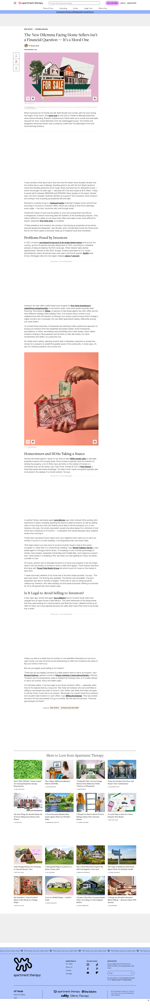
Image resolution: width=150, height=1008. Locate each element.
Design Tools (88, 8)
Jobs (15, 998)
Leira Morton (59, 520)
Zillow (47, 311)
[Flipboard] (97, 973)
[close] (148, 1000)
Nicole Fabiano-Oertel (82, 548)
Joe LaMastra (60, 598)
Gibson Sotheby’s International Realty (72, 675)
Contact (68, 970)
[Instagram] (88, 964)
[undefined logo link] (30, 3)
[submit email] (131, 973)
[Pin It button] (33, 98)
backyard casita (57, 203)
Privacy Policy (127, 979)
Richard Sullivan (31, 675)
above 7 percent (72, 256)
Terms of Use (116, 979)
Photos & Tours (48, 8)
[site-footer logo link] (18, 991)
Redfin (86, 253)
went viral (52, 115)
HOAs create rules (78, 459)
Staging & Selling (41, 29)
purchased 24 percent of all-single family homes (60, 242)
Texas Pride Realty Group (48, 568)
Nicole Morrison (32, 447)
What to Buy (103, 8)
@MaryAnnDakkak (74, 696)
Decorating (63, 8)
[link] (28, 783)
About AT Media (19, 994)
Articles (75, 8)
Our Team (69, 964)
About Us (69, 967)
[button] (95, 98)
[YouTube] (88, 973)
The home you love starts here (24, 951)
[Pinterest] (97, 968)
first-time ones (46, 221)
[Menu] (15, 3)
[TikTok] (97, 964)
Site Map (69, 973)
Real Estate (28, 29)
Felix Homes (85, 467)
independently (30, 107)
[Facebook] (88, 968)
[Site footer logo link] (38, 966)
